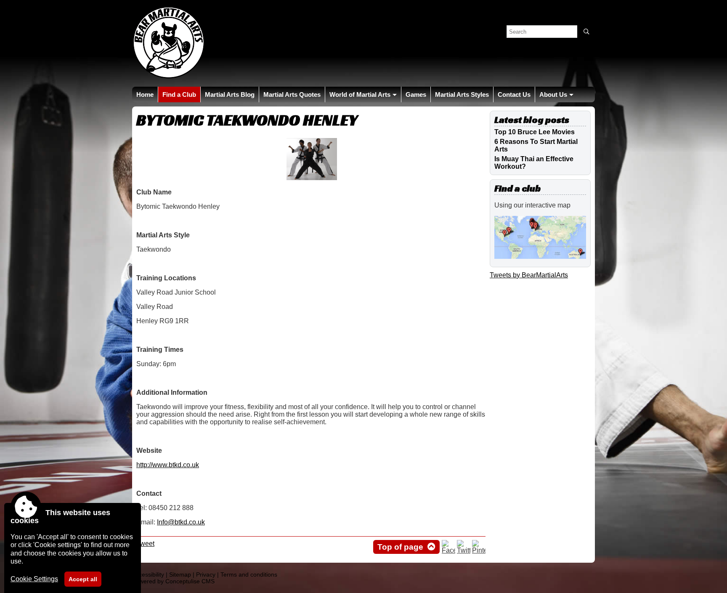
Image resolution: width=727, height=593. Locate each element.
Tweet (145, 543)
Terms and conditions (248, 574)
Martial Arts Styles (462, 94)
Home (145, 94)
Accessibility (148, 574)
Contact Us (514, 94)
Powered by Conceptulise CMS (173, 581)
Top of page (400, 546)
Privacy (205, 574)
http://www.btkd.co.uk (167, 464)
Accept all (83, 579)
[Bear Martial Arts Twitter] (463, 550)
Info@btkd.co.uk (181, 522)
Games (416, 94)
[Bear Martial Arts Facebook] (448, 550)
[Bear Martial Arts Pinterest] (479, 550)
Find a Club (179, 94)
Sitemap (180, 574)
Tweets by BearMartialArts (529, 275)
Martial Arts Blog (230, 94)
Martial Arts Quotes (292, 94)
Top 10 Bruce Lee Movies (534, 132)
